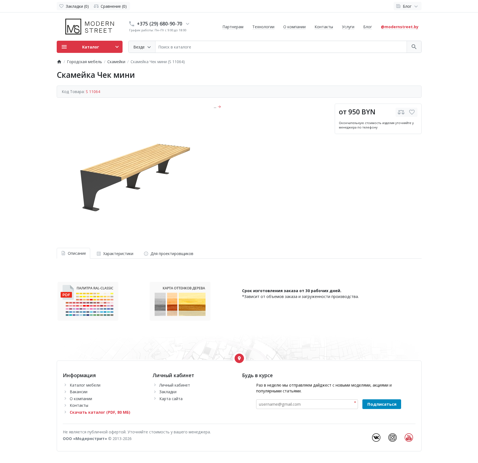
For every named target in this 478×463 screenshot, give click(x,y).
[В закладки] (411, 112)
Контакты (324, 26)
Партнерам (232, 26)
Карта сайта (171, 398)
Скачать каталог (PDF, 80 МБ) (100, 412)
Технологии (263, 26)
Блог (367, 26)
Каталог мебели (85, 385)
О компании (294, 26)
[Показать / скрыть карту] (239, 358)
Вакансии (78, 391)
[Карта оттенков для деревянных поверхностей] (180, 300)
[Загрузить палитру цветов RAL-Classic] (88, 300)
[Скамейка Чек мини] (131, 173)
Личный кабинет (174, 385)
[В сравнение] (401, 112)
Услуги (348, 26)
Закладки (167, 391)
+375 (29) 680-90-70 (159, 23)
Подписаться (381, 404)
